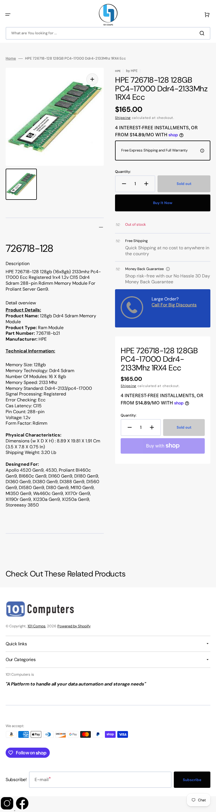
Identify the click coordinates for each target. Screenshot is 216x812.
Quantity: (123, 171)
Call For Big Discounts (174, 305)
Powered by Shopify (74, 626)
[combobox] (108, 33)
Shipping (123, 118)
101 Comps (37, 626)
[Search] (203, 33)
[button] (8, 14)
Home (11, 58)
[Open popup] (168, 269)
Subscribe (192, 779)
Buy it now (162, 202)
